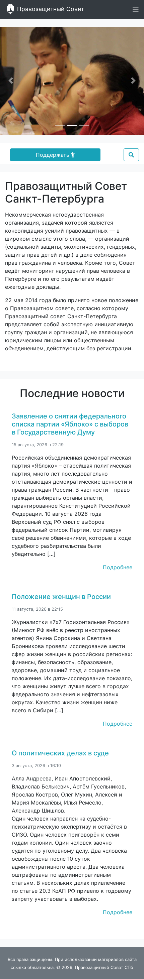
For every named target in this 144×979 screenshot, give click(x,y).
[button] (11, 81)
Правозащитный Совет (49, 8)
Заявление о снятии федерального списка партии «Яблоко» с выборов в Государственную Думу (70, 424)
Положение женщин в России (61, 597)
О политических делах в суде (60, 753)
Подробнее (117, 567)
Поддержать (52, 154)
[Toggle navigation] (136, 9)
